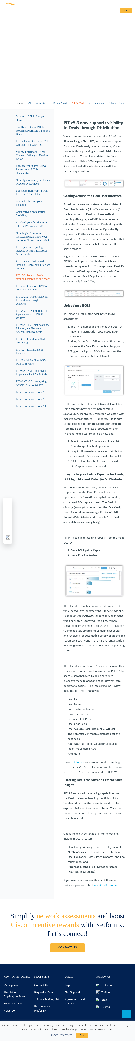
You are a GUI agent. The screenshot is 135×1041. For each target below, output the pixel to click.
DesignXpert (60, 103)
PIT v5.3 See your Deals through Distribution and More (33, 277)
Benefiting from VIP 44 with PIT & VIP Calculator (32, 192)
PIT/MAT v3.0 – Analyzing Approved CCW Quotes (31, 383)
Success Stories (13, 1003)
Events (105, 1007)
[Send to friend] (7, 529)
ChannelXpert (117, 103)
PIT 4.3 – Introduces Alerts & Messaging (32, 340)
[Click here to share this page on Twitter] (7, 512)
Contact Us (91, 11)
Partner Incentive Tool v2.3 (31, 391)
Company (73, 11)
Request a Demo (44, 992)
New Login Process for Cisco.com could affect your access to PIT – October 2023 (32, 237)
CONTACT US (67, 947)
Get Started (58, 11)
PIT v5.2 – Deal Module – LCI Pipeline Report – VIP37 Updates (33, 314)
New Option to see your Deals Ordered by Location (33, 182)
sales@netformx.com (106, 885)
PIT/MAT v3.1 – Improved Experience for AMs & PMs (31, 372)
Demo (126, 10)
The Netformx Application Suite (14, 994)
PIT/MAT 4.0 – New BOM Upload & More (31, 362)
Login (112, 10)
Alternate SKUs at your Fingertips (29, 203)
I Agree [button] (82, 1035)
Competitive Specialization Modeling (31, 213)
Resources (39, 11)
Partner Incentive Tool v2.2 (31, 399)
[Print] (7, 537)
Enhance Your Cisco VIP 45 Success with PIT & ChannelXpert (31, 169)
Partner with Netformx (42, 1008)
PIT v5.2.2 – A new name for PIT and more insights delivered (32, 300)
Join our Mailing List (46, 999)
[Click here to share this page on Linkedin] (7, 520)
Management (12, 985)
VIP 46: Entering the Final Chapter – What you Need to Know (32, 155)
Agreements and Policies (75, 1001)
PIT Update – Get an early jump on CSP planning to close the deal (33, 265)
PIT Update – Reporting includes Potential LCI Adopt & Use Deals (32, 251)
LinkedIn (106, 985)
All (30, 103)
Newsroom (10, 1010)
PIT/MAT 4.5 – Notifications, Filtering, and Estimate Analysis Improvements (32, 328)
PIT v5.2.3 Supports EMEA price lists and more (31, 287)
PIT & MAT (77, 103)
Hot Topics (77, 762)
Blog (104, 999)
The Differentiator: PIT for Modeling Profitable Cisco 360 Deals (33, 131)
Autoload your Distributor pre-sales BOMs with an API (33, 224)
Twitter (105, 992)
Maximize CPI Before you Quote (30, 118)
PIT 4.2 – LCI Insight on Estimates (29, 351)
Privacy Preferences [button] (61, 1035)
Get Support (72, 992)
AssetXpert (42, 103)
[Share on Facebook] (7, 503)
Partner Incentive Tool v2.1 (31, 406)
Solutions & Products (14, 11)
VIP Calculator (97, 103)
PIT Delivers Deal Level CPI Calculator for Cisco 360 (32, 143)
